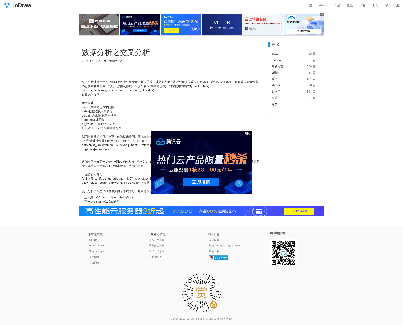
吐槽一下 (214, 251)
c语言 (275, 72)
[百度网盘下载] (99, 24)
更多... (276, 104)
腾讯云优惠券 (156, 245)
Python (276, 60)
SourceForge (96, 251)
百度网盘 (94, 262)
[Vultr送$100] (222, 24)
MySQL (276, 85)
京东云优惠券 (156, 240)
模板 (350, 5)
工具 (375, 5)
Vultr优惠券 (155, 257)
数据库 (276, 91)
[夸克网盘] (303, 24)
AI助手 (323, 5)
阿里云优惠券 (156, 251)
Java (275, 53)
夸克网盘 (94, 257)
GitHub (93, 240)
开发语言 (277, 66)
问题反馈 (214, 240)
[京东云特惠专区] (262, 24)
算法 (274, 79)
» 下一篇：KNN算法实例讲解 (101, 201)
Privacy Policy (224, 318)
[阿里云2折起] (181, 24)
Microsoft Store (97, 245)
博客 (362, 5)
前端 (274, 98)
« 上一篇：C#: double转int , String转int (107, 197)
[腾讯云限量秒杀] (140, 24)
